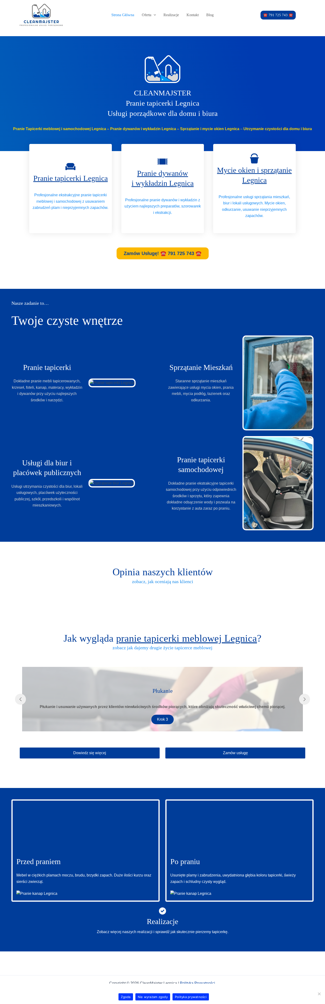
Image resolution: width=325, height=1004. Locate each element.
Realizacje (171, 15)
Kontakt (193, 15)
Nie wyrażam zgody (153, 997)
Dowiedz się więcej (89, 753)
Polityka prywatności (191, 997)
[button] (278, 15)
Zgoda (125, 997)
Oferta (146, 15)
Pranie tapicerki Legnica (70, 178)
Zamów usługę (235, 753)
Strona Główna (122, 15)
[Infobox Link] (162, 923)
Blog (210, 15)
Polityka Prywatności (198, 983)
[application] (153, 15)
